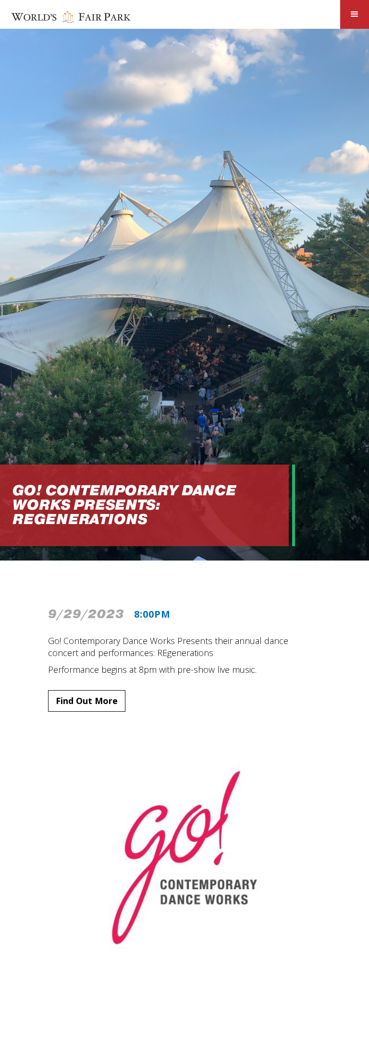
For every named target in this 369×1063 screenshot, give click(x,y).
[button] (354, 14)
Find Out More (87, 700)
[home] (71, 16)
